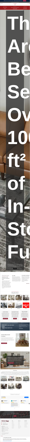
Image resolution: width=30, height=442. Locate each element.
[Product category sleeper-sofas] (11, 386)
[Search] (28, 3)
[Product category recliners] (4, 386)
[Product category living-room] (4, 298)
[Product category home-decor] (4, 306)
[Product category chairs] (26, 379)
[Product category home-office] (26, 298)
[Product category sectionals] (11, 379)
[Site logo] (15, 3)
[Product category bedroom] (11, 298)
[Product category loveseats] (18, 379)
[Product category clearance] (26, 306)
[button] (0, 403)
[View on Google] (2, 400)
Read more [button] (12, 406)
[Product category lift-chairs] (18, 386)
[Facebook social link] (1, 436)
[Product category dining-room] (18, 298)
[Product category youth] (11, 306)
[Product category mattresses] (18, 306)
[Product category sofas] (4, 379)
